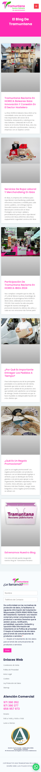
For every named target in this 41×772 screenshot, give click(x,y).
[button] (36, 767)
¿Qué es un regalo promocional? (16, 462)
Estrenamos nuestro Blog (20, 552)
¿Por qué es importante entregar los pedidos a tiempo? (19, 373)
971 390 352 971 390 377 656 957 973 (11, 705)
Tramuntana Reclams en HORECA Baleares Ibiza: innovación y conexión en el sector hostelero (20, 102)
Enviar (7, 650)
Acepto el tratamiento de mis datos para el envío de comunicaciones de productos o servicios (20, 642)
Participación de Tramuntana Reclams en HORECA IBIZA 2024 (20, 285)
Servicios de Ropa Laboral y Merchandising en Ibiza (20, 190)
